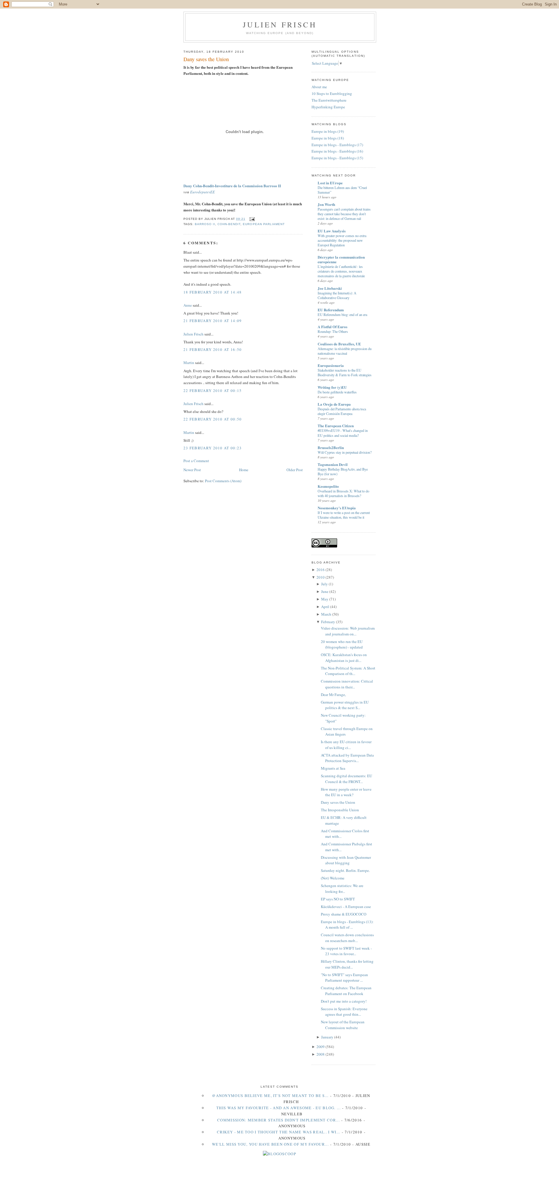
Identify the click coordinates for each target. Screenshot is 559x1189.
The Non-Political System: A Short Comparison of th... (348, 670)
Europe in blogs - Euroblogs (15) (337, 157)
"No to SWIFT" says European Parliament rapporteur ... (344, 977)
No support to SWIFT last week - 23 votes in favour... (346, 951)
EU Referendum (331, 309)
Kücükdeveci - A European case (346, 906)
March (326, 614)
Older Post (294, 469)
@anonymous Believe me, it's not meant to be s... (270, 1095)
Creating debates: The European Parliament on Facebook (346, 990)
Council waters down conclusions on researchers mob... (347, 937)
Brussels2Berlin (331, 447)
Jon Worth (326, 204)
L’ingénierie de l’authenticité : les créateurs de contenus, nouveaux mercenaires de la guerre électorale (341, 271)
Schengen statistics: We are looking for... (342, 888)
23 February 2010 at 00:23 (212, 447)
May (324, 599)
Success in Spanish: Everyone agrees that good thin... (344, 1011)
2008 (320, 1054)
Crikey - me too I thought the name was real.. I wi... (278, 1132)
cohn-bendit (228, 224)
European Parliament (263, 224)
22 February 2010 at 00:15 (212, 390)
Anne (187, 305)
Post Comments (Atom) (223, 480)
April (325, 606)
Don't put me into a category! (344, 1001)
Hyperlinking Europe (328, 106)
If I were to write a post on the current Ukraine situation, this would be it (344, 515)
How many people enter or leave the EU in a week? (346, 792)
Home (243, 469)
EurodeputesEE (202, 192)
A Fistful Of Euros (332, 326)
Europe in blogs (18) (328, 138)
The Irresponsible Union (340, 809)
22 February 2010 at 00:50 (212, 419)
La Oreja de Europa (334, 404)
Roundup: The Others (333, 331)
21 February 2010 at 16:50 (212, 349)
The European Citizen (336, 425)
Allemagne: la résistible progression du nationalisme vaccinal (345, 351)
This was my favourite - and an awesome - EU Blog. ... (278, 1107)
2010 (320, 577)
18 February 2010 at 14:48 (212, 292)
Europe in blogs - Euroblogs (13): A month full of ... (347, 924)
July (324, 583)
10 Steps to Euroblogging (332, 93)
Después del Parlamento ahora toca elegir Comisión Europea (342, 411)
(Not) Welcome (332, 878)
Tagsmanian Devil (333, 464)
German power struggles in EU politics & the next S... (345, 705)
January (327, 1037)
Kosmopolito (328, 486)
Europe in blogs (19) (328, 131)
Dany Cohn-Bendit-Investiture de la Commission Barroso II (232, 185)
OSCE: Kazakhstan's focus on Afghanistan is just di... (344, 657)
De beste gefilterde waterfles (337, 392)
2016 (320, 569)
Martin (188, 362)
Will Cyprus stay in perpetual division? (345, 452)
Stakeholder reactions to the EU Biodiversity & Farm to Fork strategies (345, 372)
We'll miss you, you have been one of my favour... (270, 1144)
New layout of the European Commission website (343, 1024)
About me (319, 86)
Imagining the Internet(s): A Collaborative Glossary (337, 295)
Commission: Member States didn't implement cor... (278, 1120)
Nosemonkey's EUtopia (337, 507)
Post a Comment (196, 460)
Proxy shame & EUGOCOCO (343, 914)
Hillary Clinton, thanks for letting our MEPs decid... (347, 964)
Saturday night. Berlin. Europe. (345, 870)
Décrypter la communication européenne (341, 259)
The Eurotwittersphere (329, 100)
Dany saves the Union (206, 59)
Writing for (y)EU (332, 387)
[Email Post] (251, 218)
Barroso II (205, 224)
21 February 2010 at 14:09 (212, 320)
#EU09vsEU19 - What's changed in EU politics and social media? (343, 432)
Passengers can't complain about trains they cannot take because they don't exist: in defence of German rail (344, 214)
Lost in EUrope (330, 182)
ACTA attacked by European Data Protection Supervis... (347, 758)
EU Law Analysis (332, 231)
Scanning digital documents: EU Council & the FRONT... (346, 778)
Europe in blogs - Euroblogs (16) (337, 151)
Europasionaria (331, 365)
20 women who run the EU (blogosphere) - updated (342, 644)
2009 (320, 1046)
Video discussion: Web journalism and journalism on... (348, 631)
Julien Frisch (280, 24)
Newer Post (192, 469)
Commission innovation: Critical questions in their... (347, 684)
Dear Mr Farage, (333, 694)
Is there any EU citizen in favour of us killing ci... (346, 744)
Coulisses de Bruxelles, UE (339, 344)
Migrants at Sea (333, 768)
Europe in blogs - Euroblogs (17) (337, 144)
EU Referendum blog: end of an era (342, 314)
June (324, 591)
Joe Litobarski (330, 288)
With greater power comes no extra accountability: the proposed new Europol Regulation (342, 240)
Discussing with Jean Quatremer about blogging (346, 860)
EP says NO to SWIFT (338, 899)
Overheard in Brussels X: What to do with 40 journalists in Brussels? (343, 493)
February (328, 621)
